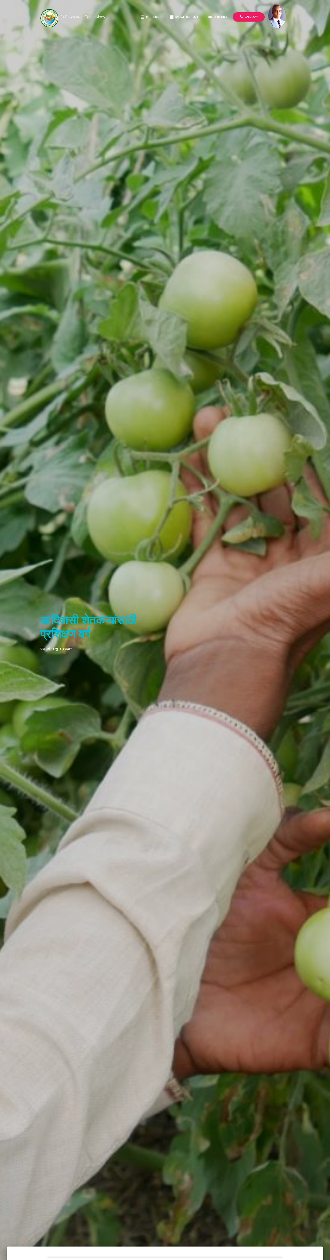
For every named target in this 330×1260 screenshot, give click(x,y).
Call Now (249, 17)
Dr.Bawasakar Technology (83, 17)
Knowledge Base (184, 17)
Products (150, 17)
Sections (217, 17)
